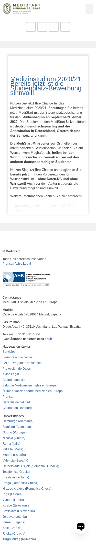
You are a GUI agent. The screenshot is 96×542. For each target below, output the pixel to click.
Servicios (9, 352)
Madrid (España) (14, 455)
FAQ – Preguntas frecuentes (22, 363)
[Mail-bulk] (42, 27)
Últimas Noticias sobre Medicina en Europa (33, 391)
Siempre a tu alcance (17, 357)
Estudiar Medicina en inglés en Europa (30, 385)
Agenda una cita (14, 380)
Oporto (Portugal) (15, 432)
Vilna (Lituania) (13, 500)
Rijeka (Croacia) (14, 533)
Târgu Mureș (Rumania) (19, 539)
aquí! (48, 339)
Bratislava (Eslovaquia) (19, 511)
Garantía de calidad (16, 402)
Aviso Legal (23, 263)
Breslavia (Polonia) (16, 477)
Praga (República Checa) (20, 483)
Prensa (8, 263)
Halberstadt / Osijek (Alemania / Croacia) (31, 466)
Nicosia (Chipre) (14, 438)
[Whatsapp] (65, 27)
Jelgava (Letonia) (15, 517)
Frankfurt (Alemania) (17, 427)
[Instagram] (54, 27)
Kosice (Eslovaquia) (16, 505)
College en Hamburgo (18, 408)
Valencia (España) (15, 460)
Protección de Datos (17, 368)
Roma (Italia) (11, 443)
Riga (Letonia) (13, 494)
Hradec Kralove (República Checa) (27, 488)
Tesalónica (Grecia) (16, 472)
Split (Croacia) (13, 528)
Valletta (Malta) (13, 449)
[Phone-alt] (31, 27)
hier (64, 196)
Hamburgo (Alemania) (18, 421)
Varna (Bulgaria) (14, 522)
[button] (90, 9)
